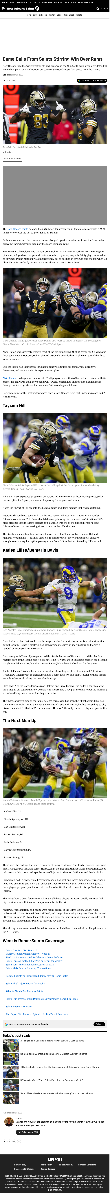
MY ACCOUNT (70, 3)
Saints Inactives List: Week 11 (21, 950)
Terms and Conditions (86, 1165)
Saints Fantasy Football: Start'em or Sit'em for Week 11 (35, 961)
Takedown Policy (66, 1165)
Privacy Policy (20, 1165)
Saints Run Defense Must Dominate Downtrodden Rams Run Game (42, 999)
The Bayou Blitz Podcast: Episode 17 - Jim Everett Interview (37, 1014)
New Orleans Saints (12, 159)
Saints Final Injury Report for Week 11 (26, 983)
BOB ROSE (20, 1119)
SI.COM (5, 3)
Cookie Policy (46, 1165)
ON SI (12, 3)
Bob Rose (7, 75)
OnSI (35, 15)
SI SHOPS (58, 3)
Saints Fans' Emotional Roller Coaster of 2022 (30, 964)
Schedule (43, 15)
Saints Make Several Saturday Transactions (28, 968)
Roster (52, 15)
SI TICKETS (35, 3)
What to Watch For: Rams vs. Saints (24, 991)
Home (28, 15)
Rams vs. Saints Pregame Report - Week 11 (28, 953)
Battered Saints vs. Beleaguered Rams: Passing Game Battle (37, 976)
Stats (59, 15)
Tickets (79, 15)
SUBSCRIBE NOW (85, 3)
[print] (19, 1141)
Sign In (104, 9)
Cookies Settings (48, 1169)
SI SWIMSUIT (22, 3)
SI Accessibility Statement (25, 1169)
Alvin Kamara (10, 378)
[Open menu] (3, 8)
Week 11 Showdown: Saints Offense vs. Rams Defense (34, 957)
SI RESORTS (47, 3)
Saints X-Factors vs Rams (19, 1006)
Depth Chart (68, 15)
